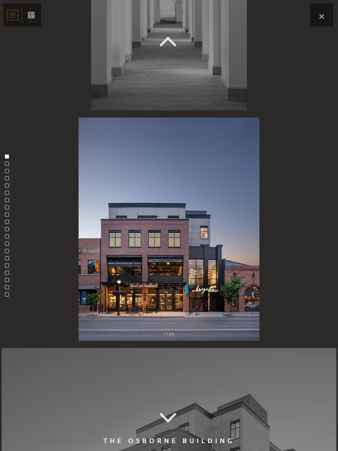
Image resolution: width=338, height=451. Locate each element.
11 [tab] (8, 230)
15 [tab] (8, 260)
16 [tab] (8, 267)
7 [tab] (8, 201)
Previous (169, 41)
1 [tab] (8, 158)
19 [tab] (8, 289)
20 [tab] (8, 296)
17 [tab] (8, 274)
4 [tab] (8, 180)
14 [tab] (8, 252)
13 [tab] (8, 245)
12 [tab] (8, 238)
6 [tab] (8, 194)
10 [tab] (8, 223)
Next (169, 418)
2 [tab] (8, 165)
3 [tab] (8, 172)
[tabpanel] (169, 229)
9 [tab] (8, 216)
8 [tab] (8, 209)
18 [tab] (8, 281)
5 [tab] (8, 187)
